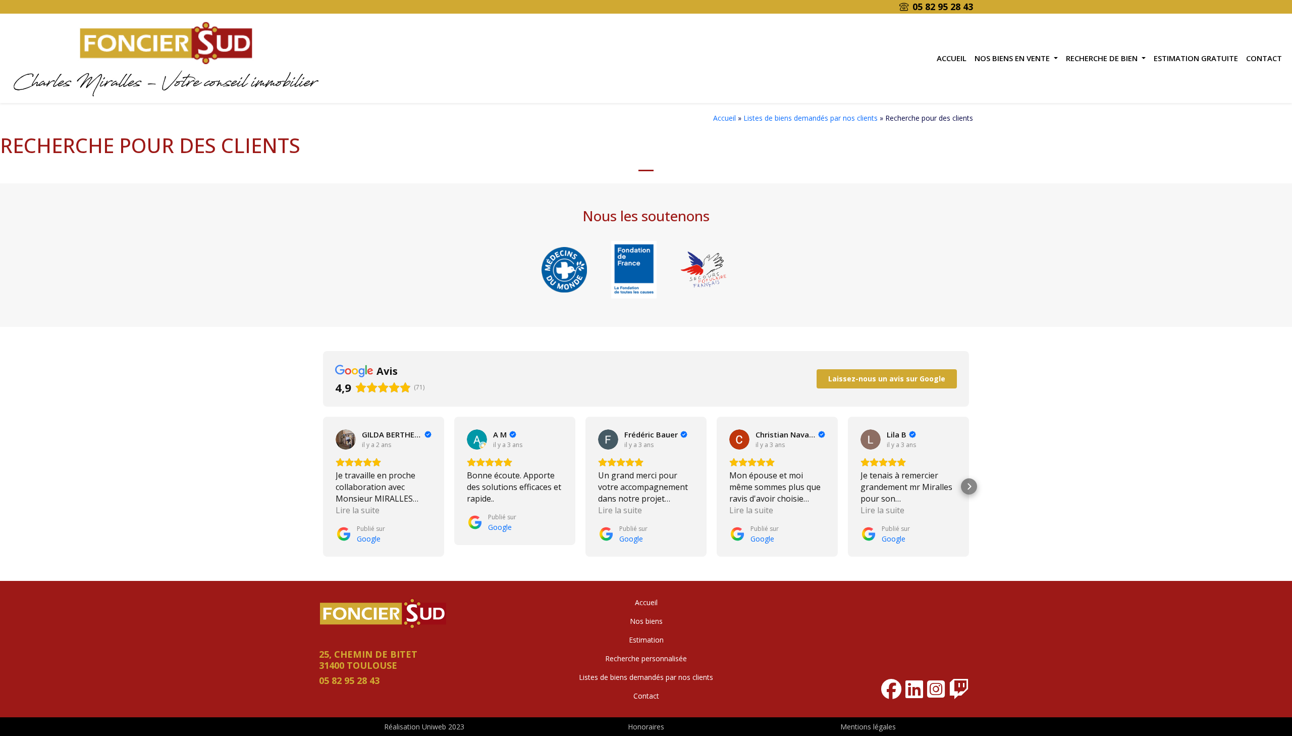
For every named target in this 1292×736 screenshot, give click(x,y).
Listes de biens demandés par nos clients (810, 118)
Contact (1264, 58)
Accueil (951, 58)
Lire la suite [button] (358, 510)
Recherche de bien (1103, 58)
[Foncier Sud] (166, 57)
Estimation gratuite (1196, 58)
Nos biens (646, 621)
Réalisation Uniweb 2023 (424, 726)
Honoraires (646, 726)
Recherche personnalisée (646, 658)
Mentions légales (868, 726)
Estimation (646, 640)
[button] (323, 486)
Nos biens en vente (1013, 58)
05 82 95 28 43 (942, 7)
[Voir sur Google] (346, 439)
